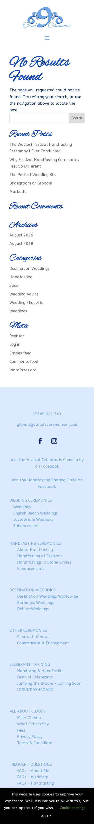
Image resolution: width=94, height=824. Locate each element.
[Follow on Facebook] (40, 441)
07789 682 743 (47, 414)
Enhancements (26, 525)
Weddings (18, 311)
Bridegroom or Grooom (30, 183)
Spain (14, 285)
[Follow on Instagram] (54, 441)
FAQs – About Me (33, 770)
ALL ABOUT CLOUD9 (27, 711)
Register (16, 336)
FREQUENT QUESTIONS (30, 764)
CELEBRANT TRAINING (29, 664)
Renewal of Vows (33, 636)
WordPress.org (22, 370)
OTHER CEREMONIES (28, 630)
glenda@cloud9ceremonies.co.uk (47, 424)
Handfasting (20, 277)
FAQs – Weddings (32, 777)
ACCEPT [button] (47, 816)
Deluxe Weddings (33, 609)
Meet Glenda (29, 717)
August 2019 (21, 243)
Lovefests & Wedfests (33, 519)
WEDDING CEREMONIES (30, 500)
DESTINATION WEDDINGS (32, 590)
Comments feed (23, 361)
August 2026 (21, 235)
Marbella (18, 191)
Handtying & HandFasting (41, 671)
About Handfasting (35, 549)
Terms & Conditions (35, 743)
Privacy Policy (29, 736)
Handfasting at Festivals (39, 556)
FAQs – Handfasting (35, 783)
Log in (14, 344)
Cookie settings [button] (72, 808)
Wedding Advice (24, 294)
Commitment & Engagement (43, 643)
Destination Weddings (29, 268)
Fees (21, 730)
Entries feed (20, 353)
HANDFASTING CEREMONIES (35, 543)
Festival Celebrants (35, 677)
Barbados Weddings (35, 602)
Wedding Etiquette (26, 302)
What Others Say (33, 724)
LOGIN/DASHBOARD (35, 689)
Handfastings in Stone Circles (44, 562)
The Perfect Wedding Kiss (32, 174)
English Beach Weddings (35, 513)
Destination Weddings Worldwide (47, 596)
